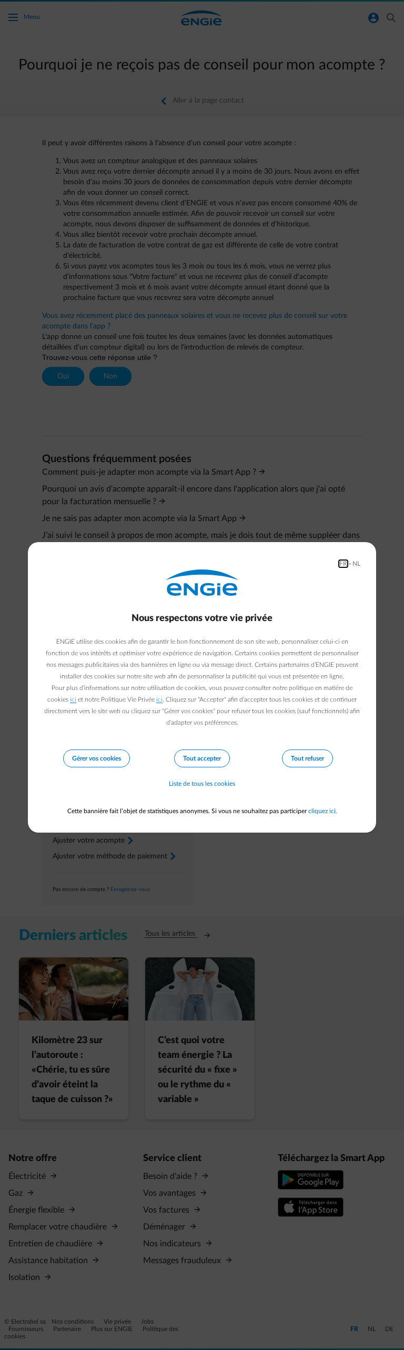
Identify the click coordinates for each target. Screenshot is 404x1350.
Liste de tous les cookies (202, 784)
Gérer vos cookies (96, 758)
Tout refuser (307, 758)
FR (343, 564)
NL (356, 564)
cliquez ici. (322, 811)
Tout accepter (202, 758)
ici (73, 699)
